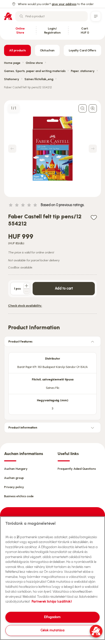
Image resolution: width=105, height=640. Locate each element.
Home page (12, 63)
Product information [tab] (22, 427)
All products (17, 50)
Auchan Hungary (16, 469)
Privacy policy (14, 487)
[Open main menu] (96, 16)
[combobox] (51, 16)
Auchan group (14, 478)
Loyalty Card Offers (82, 50)
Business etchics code (19, 496)
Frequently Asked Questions (77, 469)
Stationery (11, 79)
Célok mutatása (52, 630)
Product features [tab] (20, 341)
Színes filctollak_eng (38, 79)
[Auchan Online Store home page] (8, 16)
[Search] (21, 16)
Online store (34, 63)
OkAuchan (47, 50)
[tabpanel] (52, 382)
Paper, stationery (83, 71)
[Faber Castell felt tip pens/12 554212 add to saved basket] (94, 217)
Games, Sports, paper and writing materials (34, 71)
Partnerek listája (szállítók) (52, 601)
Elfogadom (52, 617)
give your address (64, 4)
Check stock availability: (25, 305)
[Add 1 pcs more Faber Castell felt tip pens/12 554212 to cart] (26, 286)
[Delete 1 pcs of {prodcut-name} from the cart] (26, 291)
